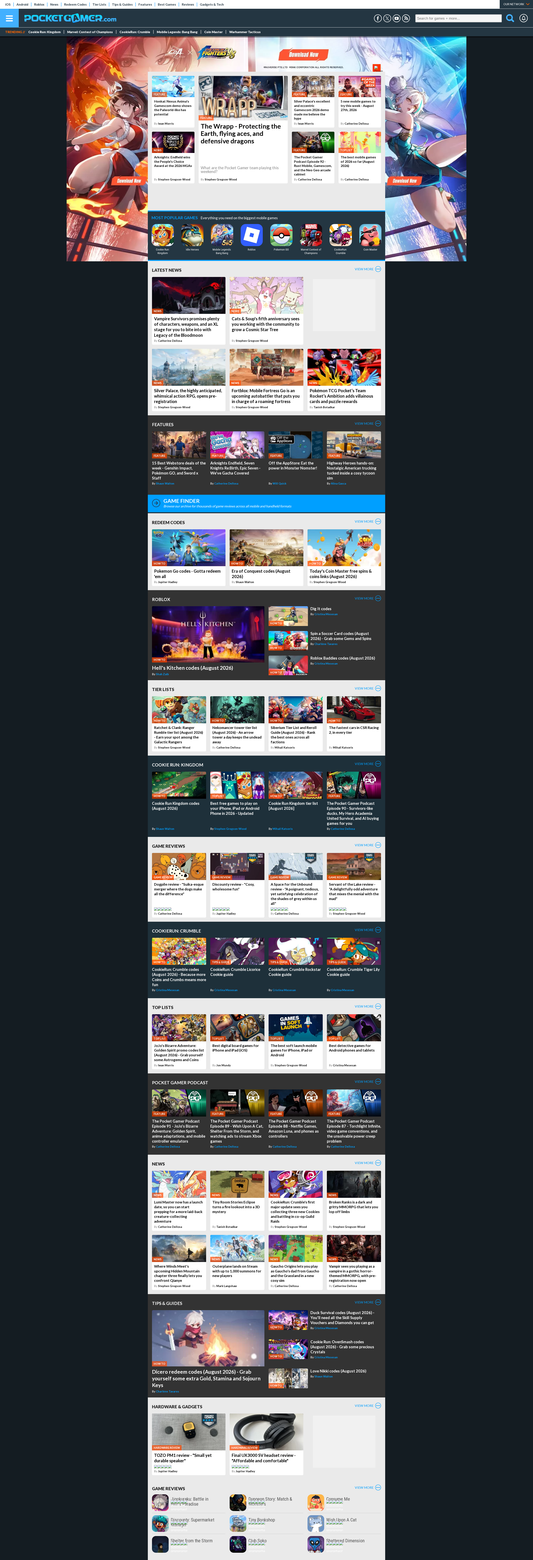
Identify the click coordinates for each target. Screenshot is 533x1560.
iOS (8, 4)
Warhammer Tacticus (245, 32)
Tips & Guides (122, 4)
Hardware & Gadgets (177, 1406)
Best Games (167, 4)
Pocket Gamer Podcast (180, 1082)
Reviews (188, 4)
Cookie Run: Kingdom (44, 32)
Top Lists (162, 1007)
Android (22, 4)
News (54, 4)
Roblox (39, 4)
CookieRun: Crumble (135, 32)
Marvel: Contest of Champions (90, 32)
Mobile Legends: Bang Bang (177, 32)
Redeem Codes (75, 4)
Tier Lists (99, 4)
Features (145, 4)
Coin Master (213, 32)
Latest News (167, 270)
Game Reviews (168, 846)
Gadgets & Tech (212, 4)
